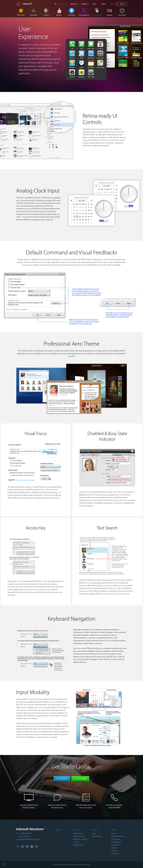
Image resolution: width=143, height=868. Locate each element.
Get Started (122, 15)
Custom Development (78, 843)
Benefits (58, 15)
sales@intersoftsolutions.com (29, 839)
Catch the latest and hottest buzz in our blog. (86, 806)
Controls (46, 15)
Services (73, 3)
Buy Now (63, 778)
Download (82, 778)
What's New (21, 15)
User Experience (97, 15)
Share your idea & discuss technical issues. (57, 806)
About (103, 3)
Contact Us (115, 853)
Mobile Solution (79, 836)
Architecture (33, 15)
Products (62, 3)
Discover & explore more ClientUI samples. (29, 806)
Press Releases (116, 842)
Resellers (114, 847)
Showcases (71, 15)
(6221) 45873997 (24, 836)
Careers (114, 850)
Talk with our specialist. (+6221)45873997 (114, 806)
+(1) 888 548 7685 (25, 833)
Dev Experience (84, 15)
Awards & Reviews (117, 836)
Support (84, 3)
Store (94, 3)
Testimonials (115, 839)
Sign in (122, 3)
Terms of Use (86, 864)
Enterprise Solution (80, 839)
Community (96, 836)
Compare (109, 15)
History (113, 833)
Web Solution (78, 833)
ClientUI (27, 4)
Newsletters (115, 844)
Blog (94, 833)
